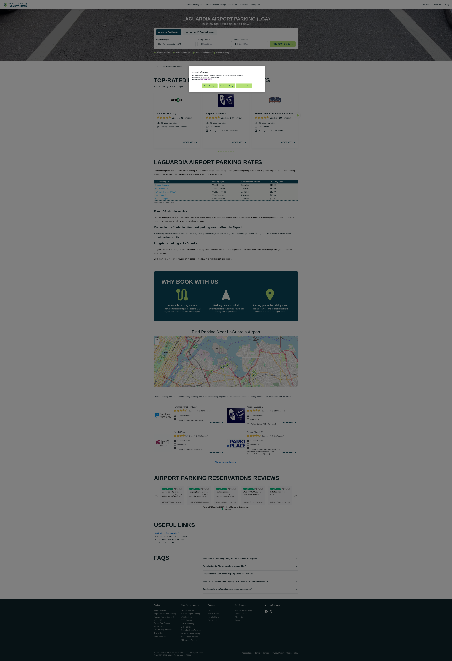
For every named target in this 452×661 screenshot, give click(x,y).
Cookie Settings (209, 86)
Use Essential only (226, 86)
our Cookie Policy (206, 79)
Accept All (244, 86)
